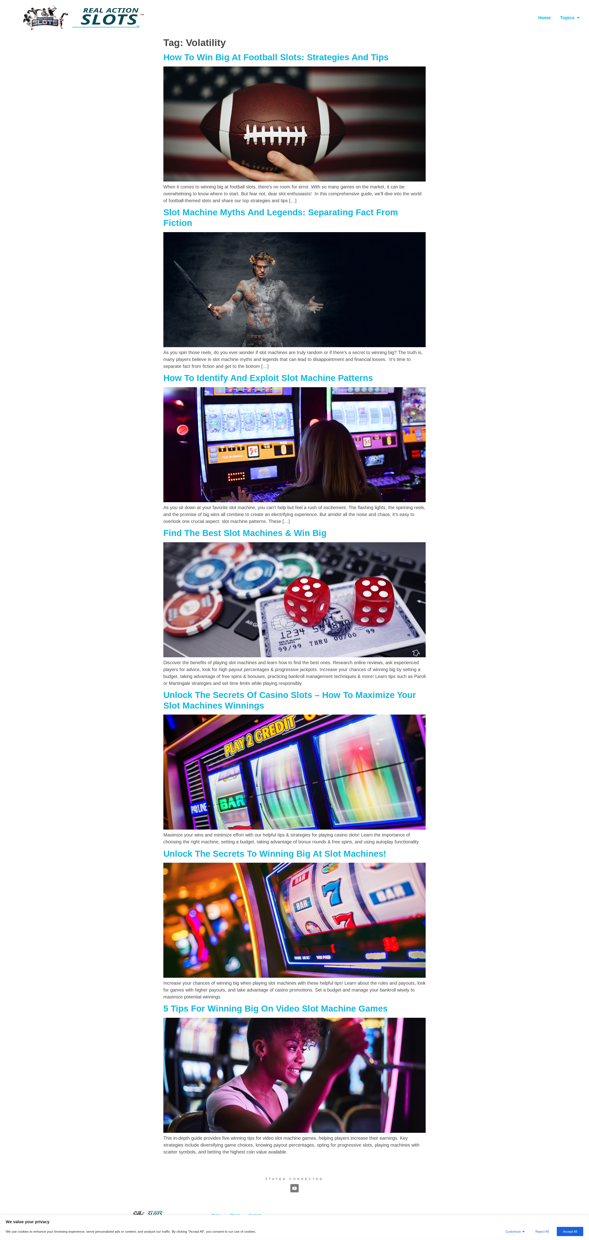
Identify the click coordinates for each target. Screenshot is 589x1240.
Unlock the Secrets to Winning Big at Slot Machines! (274, 854)
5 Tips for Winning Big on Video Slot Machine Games (275, 1008)
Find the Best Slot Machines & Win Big (244, 533)
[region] (294, 1227)
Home (544, 17)
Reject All (542, 1231)
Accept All (570, 1231)
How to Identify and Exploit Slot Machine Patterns (268, 378)
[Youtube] (294, 1188)
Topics (567, 17)
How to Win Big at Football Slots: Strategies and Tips (276, 57)
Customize (513, 1231)
